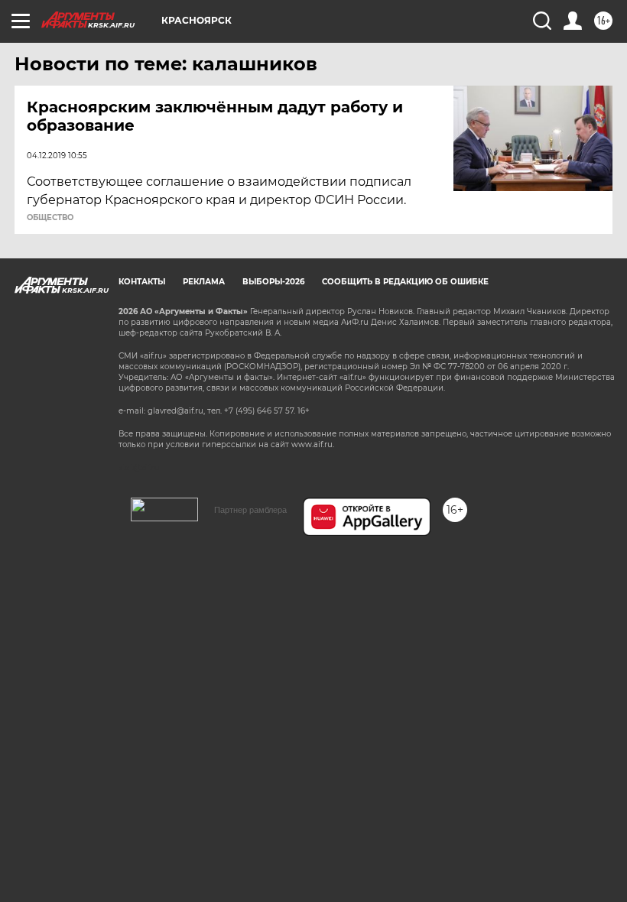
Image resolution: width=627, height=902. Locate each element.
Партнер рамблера (250, 509)
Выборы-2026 (273, 282)
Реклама (204, 282)
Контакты (142, 282)
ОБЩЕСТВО (50, 218)
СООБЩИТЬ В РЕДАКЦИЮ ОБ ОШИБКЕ (405, 282)
